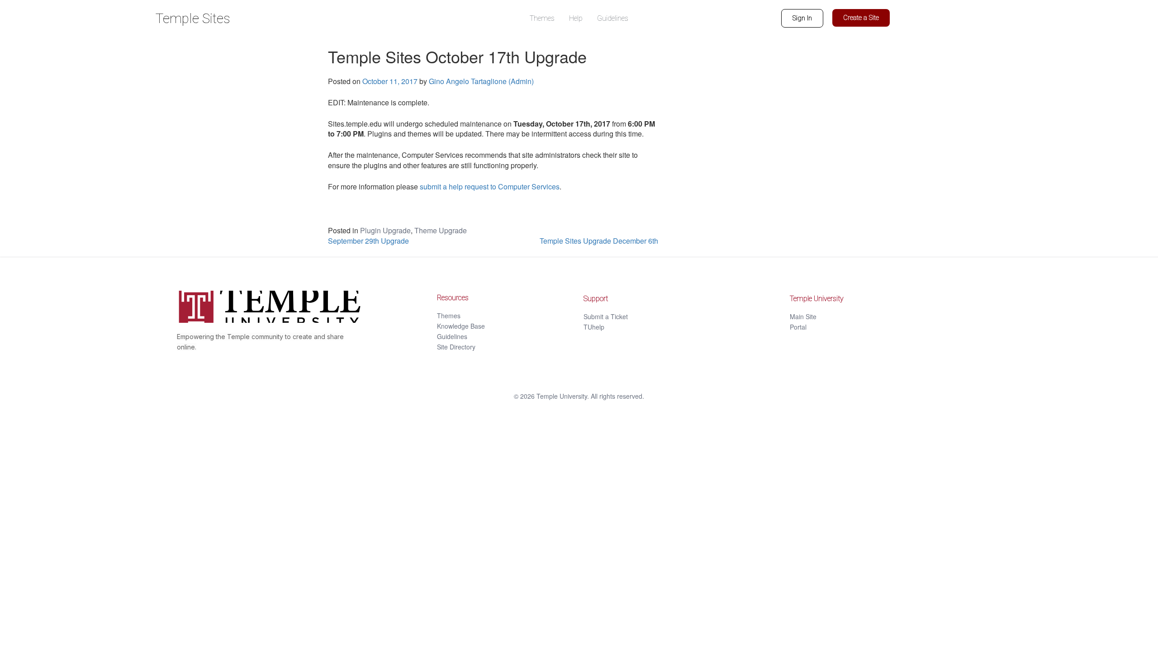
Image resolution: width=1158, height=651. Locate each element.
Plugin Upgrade (385, 230)
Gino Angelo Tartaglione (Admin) (481, 81)
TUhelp (594, 326)
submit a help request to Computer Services (490, 186)
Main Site (803, 316)
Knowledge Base (461, 325)
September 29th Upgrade (368, 241)
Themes (448, 315)
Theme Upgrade (440, 230)
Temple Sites (193, 18)
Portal (798, 326)
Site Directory (456, 346)
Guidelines (452, 336)
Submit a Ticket (606, 316)
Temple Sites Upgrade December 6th (599, 241)
